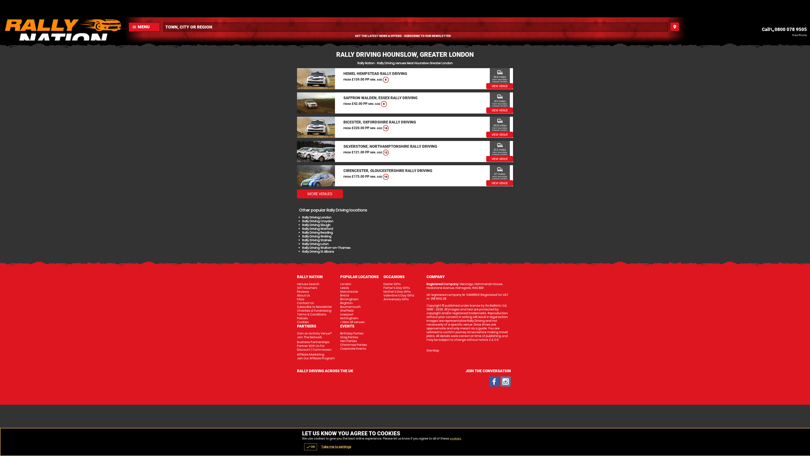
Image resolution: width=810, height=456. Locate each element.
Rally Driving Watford (317, 229)
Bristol (344, 295)
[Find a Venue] (415, 27)
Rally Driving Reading (317, 232)
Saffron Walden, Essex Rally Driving (380, 98)
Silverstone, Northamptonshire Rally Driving (390, 146)
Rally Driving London (316, 217)
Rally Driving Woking (316, 236)
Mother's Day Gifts (397, 292)
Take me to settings (336, 447)
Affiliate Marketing (316, 356)
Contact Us (305, 303)
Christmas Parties (353, 345)
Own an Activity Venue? (314, 335)
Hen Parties (348, 341)
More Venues (320, 193)
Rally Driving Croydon (317, 221)
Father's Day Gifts (396, 288)
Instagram (505, 381)
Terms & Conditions (311, 314)
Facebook (494, 381)
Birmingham (349, 299)
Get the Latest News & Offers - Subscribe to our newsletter (403, 36)
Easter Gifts (392, 284)
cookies (455, 438)
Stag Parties (349, 337)
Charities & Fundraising (314, 311)
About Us (303, 295)
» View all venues (352, 322)
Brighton (346, 303)
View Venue (499, 86)
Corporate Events (353, 348)
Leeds (344, 288)
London (345, 284)
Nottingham (349, 318)
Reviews (303, 292)
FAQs (300, 299)
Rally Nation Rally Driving (63, 30)
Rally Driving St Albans (318, 251)
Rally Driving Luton (315, 244)
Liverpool (346, 314)
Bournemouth (350, 307)
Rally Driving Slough (316, 225)
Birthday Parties (352, 333)
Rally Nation (366, 63)
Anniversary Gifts (396, 299)
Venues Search (308, 284)
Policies (302, 318)
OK (310, 447)
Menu (141, 26)
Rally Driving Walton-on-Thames (326, 248)
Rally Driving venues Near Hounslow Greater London (415, 63)
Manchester (349, 292)
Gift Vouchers (307, 288)
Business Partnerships (314, 346)
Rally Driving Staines (317, 240)
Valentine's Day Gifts (398, 295)
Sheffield (347, 311)
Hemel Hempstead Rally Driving (375, 73)
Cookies (303, 322)
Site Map (433, 350)
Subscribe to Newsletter (314, 307)
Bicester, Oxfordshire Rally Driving (379, 122)
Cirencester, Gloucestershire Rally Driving (387, 170)
